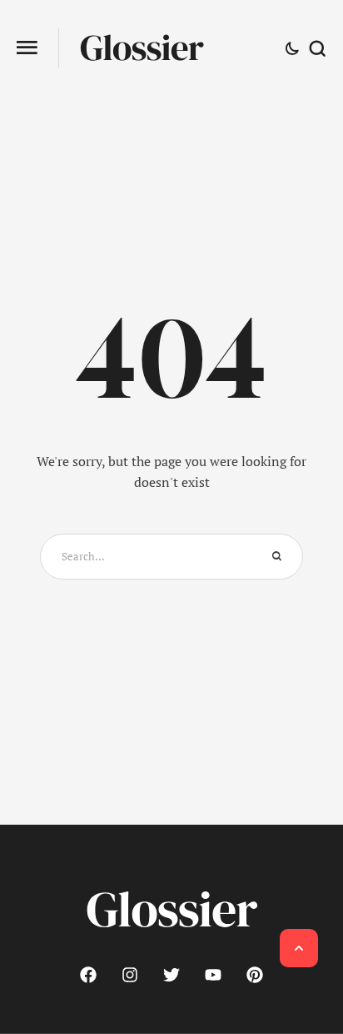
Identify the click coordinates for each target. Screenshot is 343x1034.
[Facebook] (88, 974)
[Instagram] (130, 974)
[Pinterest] (254, 974)
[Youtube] (213, 974)
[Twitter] (171, 974)
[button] (27, 48)
